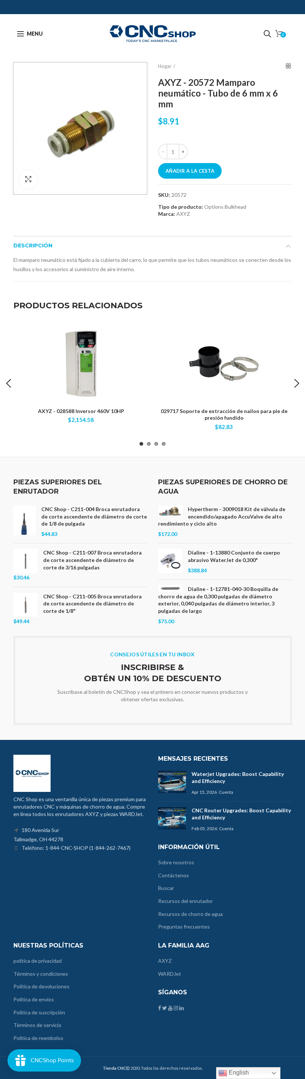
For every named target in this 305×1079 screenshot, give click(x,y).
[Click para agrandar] (28, 179)
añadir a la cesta (190, 171)
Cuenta (226, 792)
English (238, 1072)
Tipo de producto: (180, 207)
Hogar (164, 66)
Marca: (166, 214)
